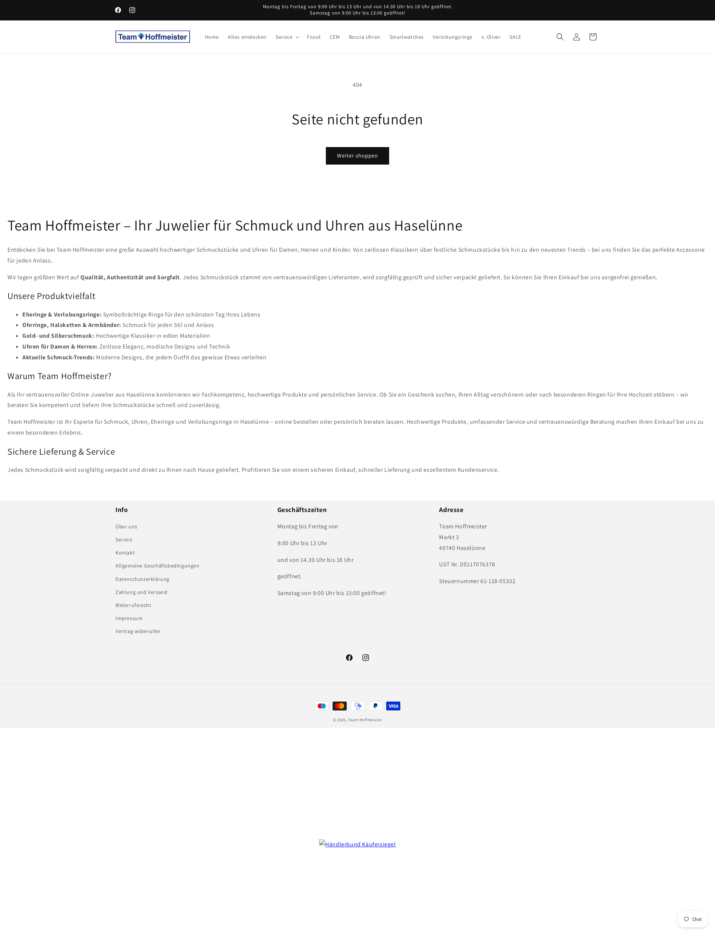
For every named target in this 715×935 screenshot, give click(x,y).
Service (123, 539)
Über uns (126, 526)
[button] (286, 37)
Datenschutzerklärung (142, 579)
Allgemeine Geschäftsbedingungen (157, 565)
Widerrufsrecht (133, 605)
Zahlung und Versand (141, 592)
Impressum (129, 618)
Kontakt (125, 552)
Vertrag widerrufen (138, 631)
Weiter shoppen (357, 155)
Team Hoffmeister (365, 719)
